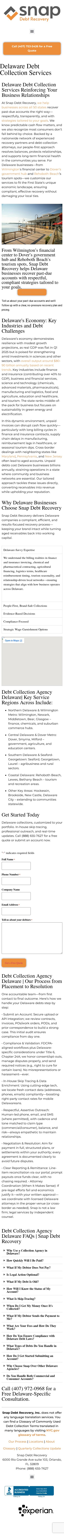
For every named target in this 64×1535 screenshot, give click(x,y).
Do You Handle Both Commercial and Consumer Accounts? (31, 1377)
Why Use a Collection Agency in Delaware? (27, 1252)
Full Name (8, 859)
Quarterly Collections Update (39, 1448)
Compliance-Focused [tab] (16, 621)
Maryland (9, 456)
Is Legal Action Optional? (23, 1274)
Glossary (9, 1448)
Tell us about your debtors (17, 919)
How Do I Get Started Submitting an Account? (30, 1357)
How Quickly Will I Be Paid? (25, 1260)
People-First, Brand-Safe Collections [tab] (25, 606)
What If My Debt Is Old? (23, 1281)
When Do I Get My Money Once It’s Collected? (30, 1307)
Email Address (11, 904)
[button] (32, 31)
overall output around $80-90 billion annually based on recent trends (31, 365)
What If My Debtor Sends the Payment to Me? (33, 1317)
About (50, 1441)
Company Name (11, 889)
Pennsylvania (27, 456)
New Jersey (53, 456)
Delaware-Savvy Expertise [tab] (19, 550)
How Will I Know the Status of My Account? (29, 1290)
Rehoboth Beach (46, 174)
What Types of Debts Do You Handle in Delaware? (31, 1347)
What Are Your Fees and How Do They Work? (31, 1327)
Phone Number (11, 874)
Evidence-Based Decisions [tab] (19, 613)
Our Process (17, 1441)
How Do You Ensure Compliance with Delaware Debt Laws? (31, 1337)
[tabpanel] (32, 578)
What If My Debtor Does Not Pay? (29, 1267)
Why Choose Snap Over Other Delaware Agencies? (32, 1367)
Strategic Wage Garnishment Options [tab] (25, 629)
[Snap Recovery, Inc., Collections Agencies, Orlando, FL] (29, 1492)
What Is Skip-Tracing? (21, 1299)
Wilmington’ (11, 169)
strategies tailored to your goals (25, 120)
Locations (36, 1441)
